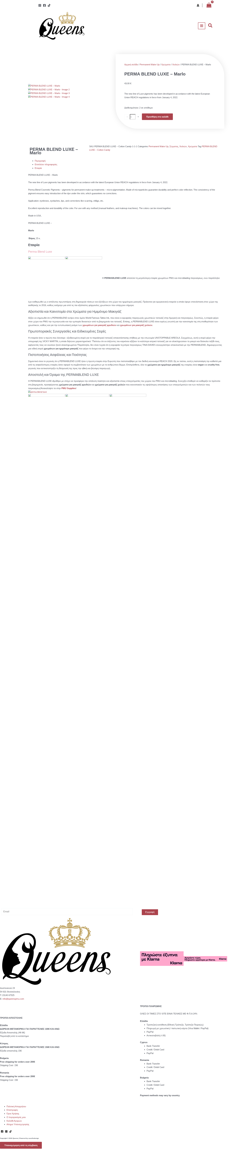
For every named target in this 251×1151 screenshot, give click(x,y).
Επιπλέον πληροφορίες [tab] (46, 164)
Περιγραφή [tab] (40, 161)
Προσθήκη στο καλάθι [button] (57, 510)
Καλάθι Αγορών (14, 1121)
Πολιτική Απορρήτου (16, 1106)
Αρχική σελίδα (131, 64)
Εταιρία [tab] (38, 168)
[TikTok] (49, 5)
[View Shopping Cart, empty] (209, 5)
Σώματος (174, 146)
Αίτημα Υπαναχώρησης (18, 1124)
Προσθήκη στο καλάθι (157, 116)
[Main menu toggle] (201, 25)
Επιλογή (59, 470)
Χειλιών (176, 64)
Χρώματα (166, 64)
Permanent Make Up (149, 64)
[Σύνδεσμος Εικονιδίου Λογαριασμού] (198, 5)
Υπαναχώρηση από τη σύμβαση (20, 1145)
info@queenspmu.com (13, 999)
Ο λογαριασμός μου (16, 1117)
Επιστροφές (12, 1110)
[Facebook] (44, 5)
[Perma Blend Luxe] (37, 392)
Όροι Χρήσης (13, 1113)
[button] (210, 26)
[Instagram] (39, 5)
